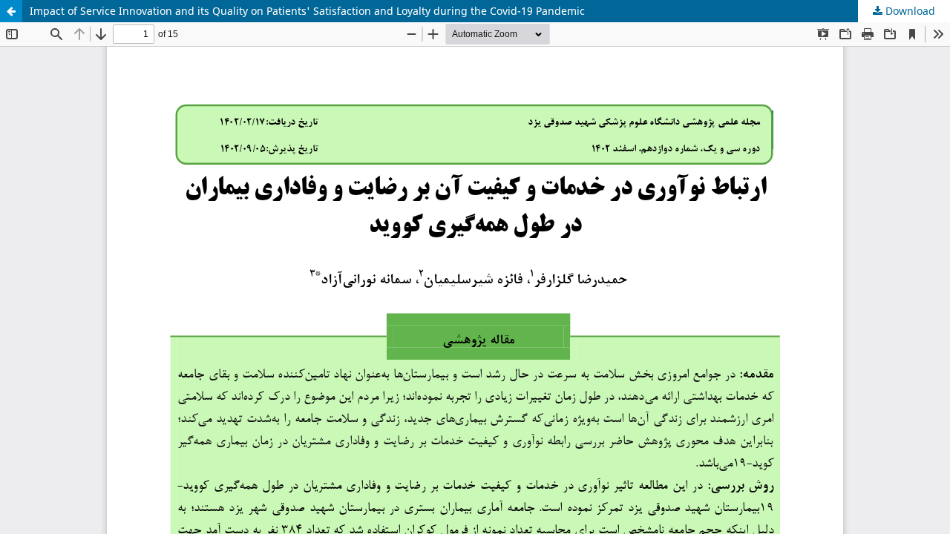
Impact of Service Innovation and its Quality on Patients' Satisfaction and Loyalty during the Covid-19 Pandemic (307, 11)
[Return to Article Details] (11, 11)
